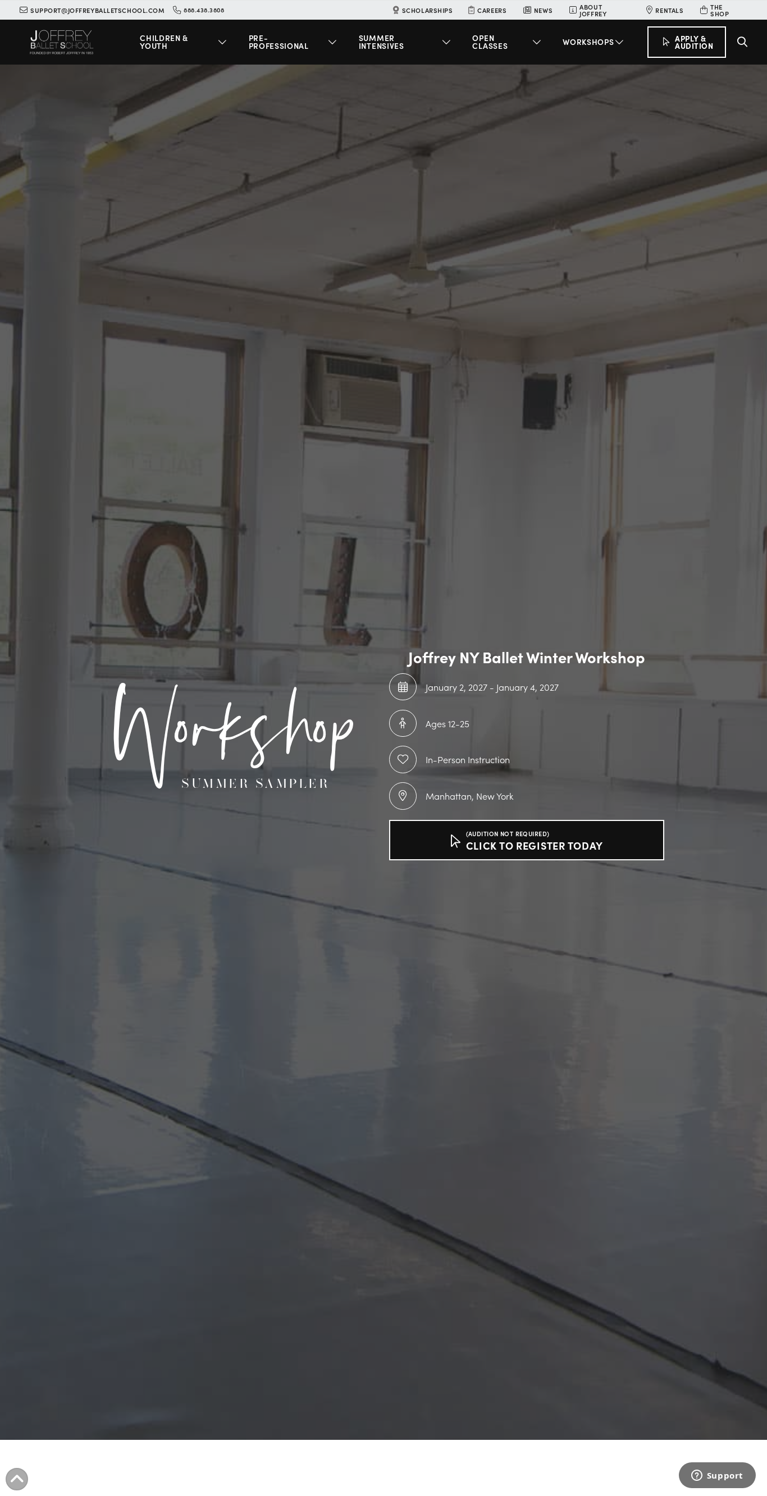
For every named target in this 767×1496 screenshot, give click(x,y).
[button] (185, 42)
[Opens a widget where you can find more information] (717, 1476)
